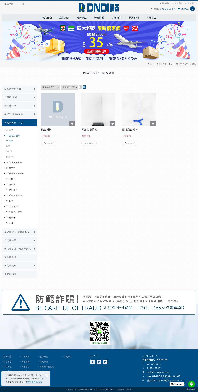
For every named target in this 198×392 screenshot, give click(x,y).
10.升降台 (11, 179)
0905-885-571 (168, 9)
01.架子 (9, 130)
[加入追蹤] (72, 123)
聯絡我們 (116, 17)
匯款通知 (166, 3)
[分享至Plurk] (105, 362)
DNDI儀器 (99, 7)
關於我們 (134, 17)
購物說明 (99, 17)
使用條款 (44, 356)
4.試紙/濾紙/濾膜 (13, 114)
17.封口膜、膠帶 (14, 212)
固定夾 (9, 151)
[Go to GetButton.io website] (191, 389)
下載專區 (151, 17)
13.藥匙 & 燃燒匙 (14, 195)
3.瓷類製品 (10, 106)
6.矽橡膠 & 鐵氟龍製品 (17, 232)
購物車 (187, 8)
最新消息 (64, 17)
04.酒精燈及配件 (14, 162)
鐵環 (8, 146)
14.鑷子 (9, 201)
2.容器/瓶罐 (10, 97)
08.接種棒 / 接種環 (15, 173)
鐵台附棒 (58, 136)
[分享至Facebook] (92, 362)
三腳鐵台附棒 (139, 136)
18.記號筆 (11, 217)
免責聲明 (44, 361)
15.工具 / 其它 (13, 206)
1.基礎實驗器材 (12, 89)
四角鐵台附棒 (98, 136)
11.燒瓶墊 (10, 184)
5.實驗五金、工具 (14, 122)
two (80, 87)
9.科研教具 (10, 257)
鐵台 (11, 141)
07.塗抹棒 (11, 168)
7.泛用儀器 (10, 240)
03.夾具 (9, 157)
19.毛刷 (9, 223)
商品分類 (47, 17)
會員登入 (191, 3)
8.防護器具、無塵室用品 (17, 249)
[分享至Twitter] (99, 362)
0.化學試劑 (10, 265)
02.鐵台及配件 (13, 136)
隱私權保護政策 (34, 382)
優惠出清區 (10, 274)
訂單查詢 (178, 3)
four (84, 87)
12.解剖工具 (12, 190)
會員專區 (82, 17)
